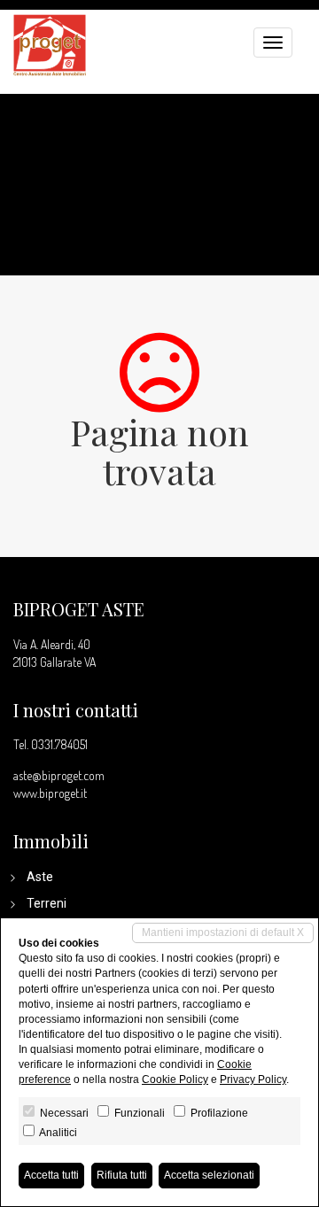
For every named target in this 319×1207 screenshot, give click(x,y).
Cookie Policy (175, 1079)
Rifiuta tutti (122, 1175)
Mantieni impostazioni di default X (223, 932)
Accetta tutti (51, 1175)
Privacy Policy (253, 1079)
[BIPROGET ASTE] (49, 43)
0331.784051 (59, 744)
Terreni (46, 903)
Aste (40, 877)
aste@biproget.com (59, 775)
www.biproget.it (50, 793)
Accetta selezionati (209, 1175)
